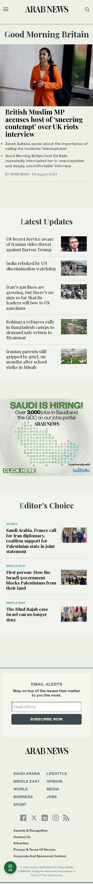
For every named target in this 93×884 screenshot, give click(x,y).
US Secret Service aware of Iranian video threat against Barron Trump (30, 244)
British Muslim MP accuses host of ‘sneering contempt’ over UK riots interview (44, 123)
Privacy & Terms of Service (34, 849)
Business (23, 796)
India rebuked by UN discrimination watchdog (31, 265)
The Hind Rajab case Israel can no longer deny (27, 614)
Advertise (20, 843)
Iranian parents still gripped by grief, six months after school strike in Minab (26, 359)
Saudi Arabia (26, 773)
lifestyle (57, 773)
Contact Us (21, 837)
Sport (19, 804)
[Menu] (6, 9)
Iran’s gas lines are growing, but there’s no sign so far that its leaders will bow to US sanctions (29, 297)
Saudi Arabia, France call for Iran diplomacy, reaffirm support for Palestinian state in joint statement (31, 540)
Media (53, 789)
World (12, 524)
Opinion (55, 781)
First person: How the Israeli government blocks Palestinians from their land (31, 580)
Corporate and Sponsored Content (39, 856)
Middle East (16, 566)
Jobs (52, 796)
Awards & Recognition (30, 830)
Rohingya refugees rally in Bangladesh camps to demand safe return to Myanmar (30, 329)
